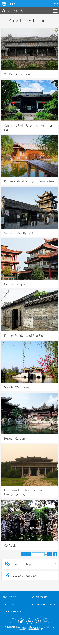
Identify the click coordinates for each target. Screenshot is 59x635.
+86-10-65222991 (21, 11)
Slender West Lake (16, 387)
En (55, 3)
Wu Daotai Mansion (17, 74)
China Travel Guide (44, 604)
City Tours (9, 604)
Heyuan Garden (14, 438)
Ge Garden (11, 546)
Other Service (12, 611)
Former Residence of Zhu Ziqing (25, 336)
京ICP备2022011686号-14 (33, 629)
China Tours (39, 597)
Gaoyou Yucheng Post (18, 233)
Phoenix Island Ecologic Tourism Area (29, 181)
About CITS (9, 597)
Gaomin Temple (14, 284)
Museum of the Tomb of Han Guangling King (23, 492)
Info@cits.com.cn (15, 11)
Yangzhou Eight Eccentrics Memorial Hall (28, 128)
